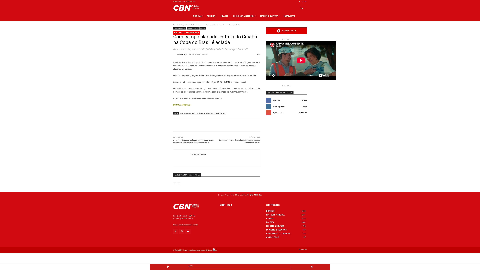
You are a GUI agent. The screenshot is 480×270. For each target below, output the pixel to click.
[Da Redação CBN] (174, 54)
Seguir (304, 107)
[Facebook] (299, 1)
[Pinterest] (206, 125)
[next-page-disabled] (178, 184)
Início (175, 25)
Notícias (202, 28)
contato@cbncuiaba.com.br (188, 225)
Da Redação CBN (185, 54)
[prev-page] (174, 184)
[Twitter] (200, 125)
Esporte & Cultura (193, 28)
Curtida (304, 100)
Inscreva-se (302, 113)
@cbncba (256, 195)
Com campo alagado (187, 113)
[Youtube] (305, 1)
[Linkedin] (218, 125)
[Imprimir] (229, 125)
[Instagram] (302, 1)
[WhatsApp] (212, 125)
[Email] (223, 125)
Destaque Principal (185, 25)
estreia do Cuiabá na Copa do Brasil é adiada (210, 113)
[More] (235, 125)
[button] (302, 8)
